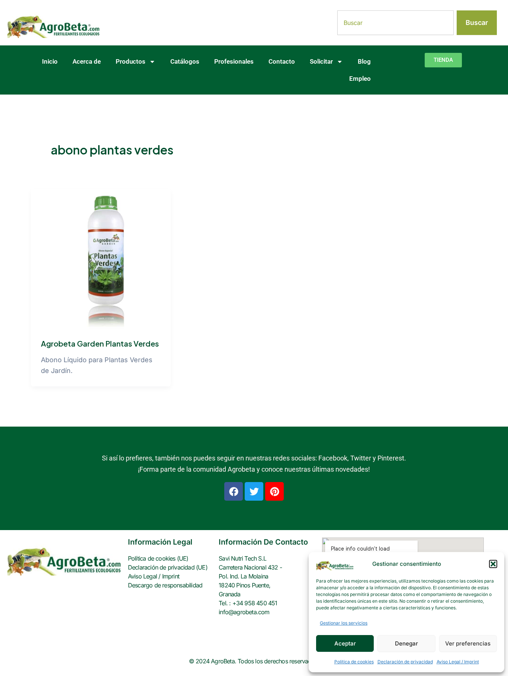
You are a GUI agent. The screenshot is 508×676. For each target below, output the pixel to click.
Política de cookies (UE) (158, 558)
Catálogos (184, 61)
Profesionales (234, 61)
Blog (364, 61)
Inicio (50, 61)
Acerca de (87, 61)
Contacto (282, 61)
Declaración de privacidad (405, 661)
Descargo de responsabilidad (165, 585)
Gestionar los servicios (343, 623)
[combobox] (395, 22)
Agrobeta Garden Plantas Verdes (100, 343)
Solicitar (321, 61)
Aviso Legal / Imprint (458, 661)
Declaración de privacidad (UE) (168, 567)
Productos (130, 61)
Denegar (406, 643)
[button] (493, 564)
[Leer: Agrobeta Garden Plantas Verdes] (101, 258)
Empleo (360, 78)
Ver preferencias (468, 643)
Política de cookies (354, 661)
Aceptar (345, 643)
